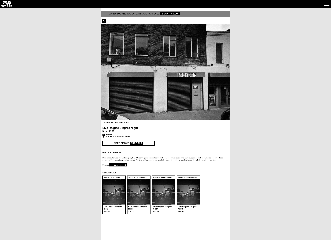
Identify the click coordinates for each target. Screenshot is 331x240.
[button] (165, 152)
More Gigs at (128, 143)
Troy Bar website (116, 165)
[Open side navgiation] (326, 4)
